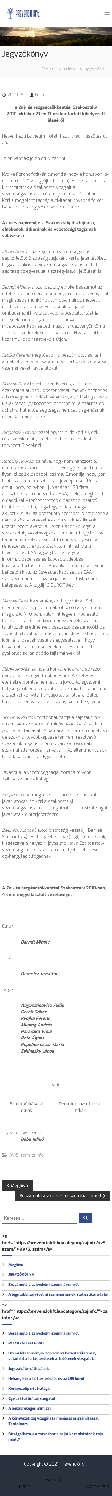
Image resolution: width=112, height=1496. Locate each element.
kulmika (42, 95)
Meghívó (15, 1264)
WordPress (97, 1486)
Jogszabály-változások (28, 1368)
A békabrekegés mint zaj (29, 1408)
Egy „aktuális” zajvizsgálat (31, 1398)
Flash (24, 1486)
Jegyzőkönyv (21, 1274)
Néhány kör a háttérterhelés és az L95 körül (46, 1378)
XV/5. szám (20, 1155)
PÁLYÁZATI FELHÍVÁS (26, 1343)
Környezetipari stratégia (29, 1388)
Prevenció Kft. (54, 1480)
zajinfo (69, 69)
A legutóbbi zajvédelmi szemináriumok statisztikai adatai (58, 1294)
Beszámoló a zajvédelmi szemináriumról (43, 1284)
